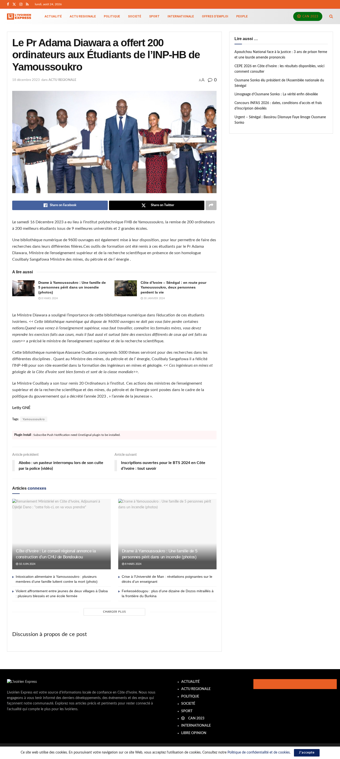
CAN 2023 (309, 16)
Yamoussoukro (34, 419)
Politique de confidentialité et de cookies (258, 752)
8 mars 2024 (49, 298)
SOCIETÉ (134, 16)
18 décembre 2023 (26, 80)
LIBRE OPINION (193, 733)
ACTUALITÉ (53, 16)
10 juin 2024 (26, 564)
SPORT (154, 16)
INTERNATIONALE (181, 16)
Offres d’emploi (215, 16)
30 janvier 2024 (154, 298)
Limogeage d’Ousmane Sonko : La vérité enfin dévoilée (276, 94)
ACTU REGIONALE (83, 16)
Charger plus (114, 611)
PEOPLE (242, 16)
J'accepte (307, 752)
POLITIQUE (112, 16)
